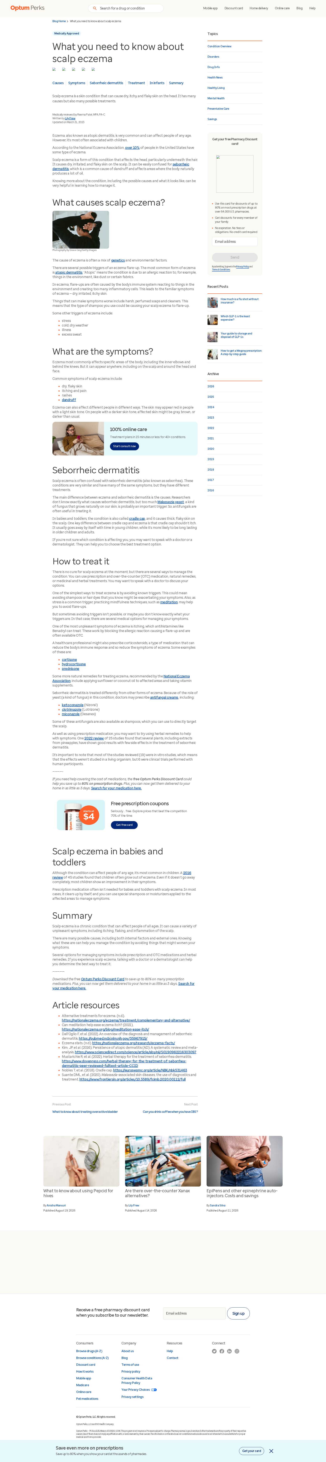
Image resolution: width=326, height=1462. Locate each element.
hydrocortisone (74, 664)
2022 (211, 428)
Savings (212, 119)
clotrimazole (71, 709)
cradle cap (137, 519)
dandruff (69, 400)
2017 (211, 480)
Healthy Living (216, 88)
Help (312, 8)
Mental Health (216, 98)
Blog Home (59, 21)
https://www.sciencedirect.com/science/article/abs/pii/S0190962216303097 (135, 1052)
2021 (211, 438)
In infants (157, 83)
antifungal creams (164, 697)
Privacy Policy (242, 266)
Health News (215, 77)
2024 (211, 407)
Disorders (213, 56)
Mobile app (210, 8)
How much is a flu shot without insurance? (239, 301)
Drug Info (214, 67)
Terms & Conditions (221, 269)
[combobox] (129, 8)
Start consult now (124, 446)
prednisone (70, 669)
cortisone (69, 660)
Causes (58, 83)
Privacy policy (130, 1371)
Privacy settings (132, 1397)
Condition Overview (219, 46)
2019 (211, 459)
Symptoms (76, 83)
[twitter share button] (54, 70)
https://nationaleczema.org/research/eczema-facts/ (133, 1043)
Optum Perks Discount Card (103, 979)
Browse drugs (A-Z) (89, 1351)
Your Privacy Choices (135, 1389)
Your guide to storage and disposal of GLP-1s (236, 335)
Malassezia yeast (171, 502)
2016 (211, 490)
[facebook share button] (64, 70)
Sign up (238, 1313)
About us (127, 1351)
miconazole (71, 714)
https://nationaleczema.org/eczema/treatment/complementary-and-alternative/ (126, 1020)
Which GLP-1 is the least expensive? (235, 318)
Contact (172, 1358)
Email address (225, 241)
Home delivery (259, 8)
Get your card (251, 1451)
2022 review (94, 738)
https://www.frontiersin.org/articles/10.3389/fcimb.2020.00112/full (132, 1079)
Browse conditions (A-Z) (92, 1358)
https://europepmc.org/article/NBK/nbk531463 (150, 1070)
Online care (282, 8)
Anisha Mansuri (56, 1205)
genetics (118, 260)
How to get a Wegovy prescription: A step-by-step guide (241, 352)
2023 (211, 417)
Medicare (82, 1385)
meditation (169, 602)
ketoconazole (72, 705)
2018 (211, 469)
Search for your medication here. (116, 788)
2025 (211, 397)
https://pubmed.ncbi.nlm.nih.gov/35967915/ (113, 1038)
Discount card (234, 8)
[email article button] (94, 70)
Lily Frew (70, 118)
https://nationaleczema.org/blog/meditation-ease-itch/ (105, 1029)
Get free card (124, 825)
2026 (211, 386)
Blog (299, 8)
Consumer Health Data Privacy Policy (136, 1381)
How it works (84, 1371)
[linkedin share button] (74, 70)
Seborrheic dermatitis (106, 83)
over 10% (132, 148)
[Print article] (84, 70)
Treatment (136, 83)
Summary (176, 83)
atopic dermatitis (68, 272)
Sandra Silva (217, 1205)
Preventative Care (218, 108)
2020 (211, 449)
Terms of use (130, 1365)
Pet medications (87, 1399)
